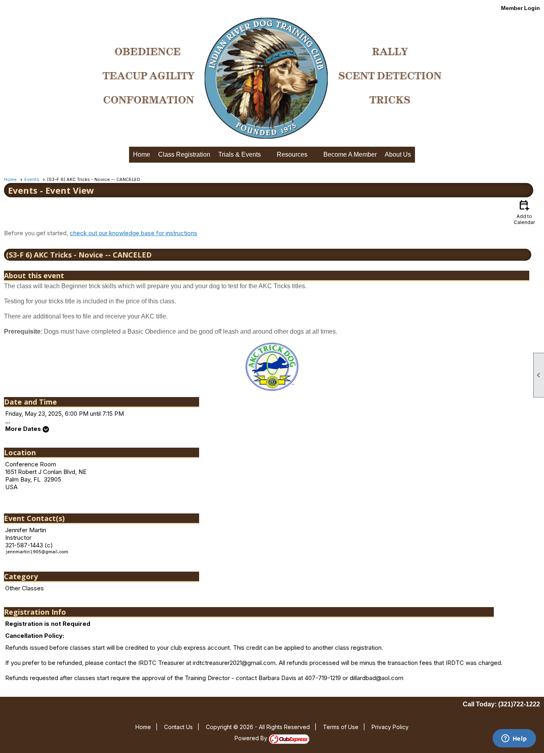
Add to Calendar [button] (524, 212)
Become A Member (350, 154)
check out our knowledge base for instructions (133, 233)
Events (31, 179)
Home (141, 154)
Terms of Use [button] (340, 727)
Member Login (520, 8)
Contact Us (178, 727)
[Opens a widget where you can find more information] (514, 739)
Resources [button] (292, 154)
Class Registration (184, 154)
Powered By (252, 738)
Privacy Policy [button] (390, 727)
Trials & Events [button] (239, 154)
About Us (398, 154)
